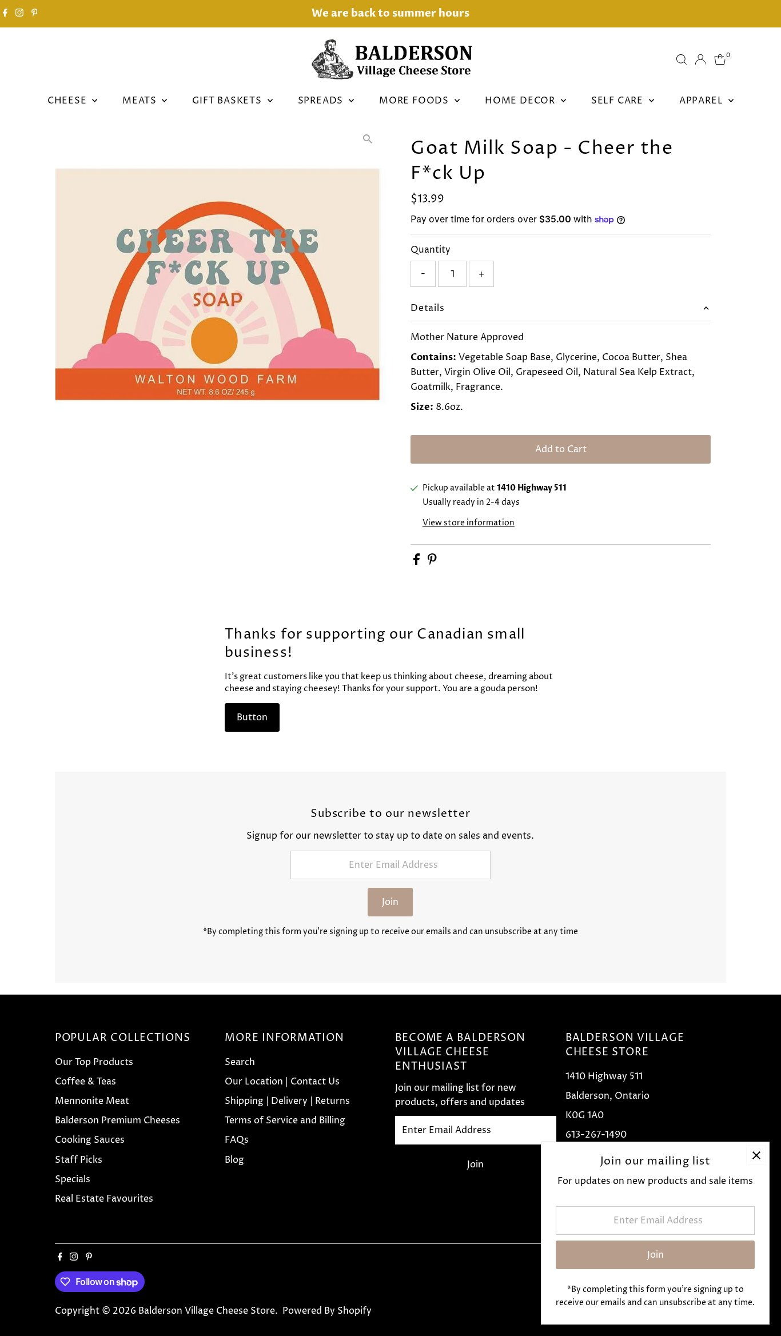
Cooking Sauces (90, 1140)
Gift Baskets (228, 100)
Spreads (322, 100)
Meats (140, 100)
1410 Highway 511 (604, 1076)
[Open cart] (720, 59)
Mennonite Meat (92, 1101)
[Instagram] (19, 13)
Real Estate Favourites (104, 1199)
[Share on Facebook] (417, 562)
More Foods (415, 100)
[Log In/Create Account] (700, 59)
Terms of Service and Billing (285, 1120)
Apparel (702, 100)
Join (390, 902)
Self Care (618, 100)
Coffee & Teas (85, 1081)
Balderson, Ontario (607, 1096)
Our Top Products (94, 1062)
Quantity (431, 250)
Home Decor (521, 100)
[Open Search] (681, 59)
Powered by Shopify (327, 1311)
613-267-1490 (596, 1134)
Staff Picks (78, 1160)
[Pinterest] (35, 13)
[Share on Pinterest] (432, 562)
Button (252, 717)
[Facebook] (5, 13)
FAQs (237, 1140)
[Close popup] (756, 1155)
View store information (469, 523)
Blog (234, 1160)
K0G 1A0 (584, 1115)
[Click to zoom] (367, 139)
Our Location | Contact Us (282, 1081)
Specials (72, 1179)
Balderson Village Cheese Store (206, 1311)
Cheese (68, 100)
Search (240, 1062)
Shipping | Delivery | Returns (287, 1101)
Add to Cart (561, 449)
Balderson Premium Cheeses (117, 1120)
